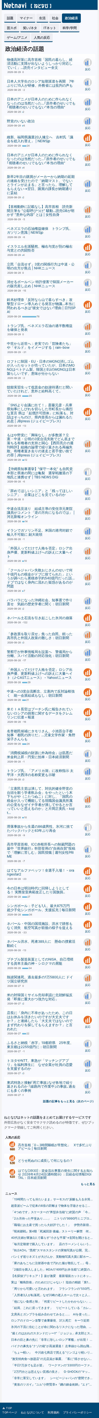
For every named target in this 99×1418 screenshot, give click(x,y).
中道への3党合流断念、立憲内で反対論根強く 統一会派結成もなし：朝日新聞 (41, 693)
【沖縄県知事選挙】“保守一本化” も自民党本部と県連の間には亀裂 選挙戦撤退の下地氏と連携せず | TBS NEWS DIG (40, 473)
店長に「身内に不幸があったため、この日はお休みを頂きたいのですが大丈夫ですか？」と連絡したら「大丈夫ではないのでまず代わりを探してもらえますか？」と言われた (40, 1021)
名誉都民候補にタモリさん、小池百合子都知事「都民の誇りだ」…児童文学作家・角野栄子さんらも (41, 735)
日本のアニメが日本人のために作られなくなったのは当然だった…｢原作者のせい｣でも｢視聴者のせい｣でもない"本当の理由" (41, 103)
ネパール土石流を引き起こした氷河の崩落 (40, 618)
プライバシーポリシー (77, 1412)
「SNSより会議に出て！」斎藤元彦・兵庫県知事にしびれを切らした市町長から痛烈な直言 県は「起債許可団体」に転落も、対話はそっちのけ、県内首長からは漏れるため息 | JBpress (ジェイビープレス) (40, 413)
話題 (10, 18)
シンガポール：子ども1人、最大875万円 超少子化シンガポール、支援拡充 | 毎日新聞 (41, 908)
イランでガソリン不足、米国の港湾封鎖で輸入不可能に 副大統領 (40, 532)
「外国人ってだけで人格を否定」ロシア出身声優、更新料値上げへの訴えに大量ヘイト (40, 552)
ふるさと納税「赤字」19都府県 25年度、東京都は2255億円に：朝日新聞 (40, 1045)
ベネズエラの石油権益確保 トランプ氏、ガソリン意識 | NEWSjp (40, 231)
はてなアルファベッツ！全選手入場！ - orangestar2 (40, 872)
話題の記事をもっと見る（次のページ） (69, 1101)
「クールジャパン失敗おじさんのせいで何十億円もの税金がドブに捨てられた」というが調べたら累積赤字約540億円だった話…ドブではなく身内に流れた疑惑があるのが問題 (41, 578)
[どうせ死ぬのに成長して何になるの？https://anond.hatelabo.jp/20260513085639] (12, 1158)
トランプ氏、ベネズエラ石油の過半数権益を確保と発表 (40, 328)
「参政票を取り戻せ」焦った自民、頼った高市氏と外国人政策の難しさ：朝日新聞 (40, 636)
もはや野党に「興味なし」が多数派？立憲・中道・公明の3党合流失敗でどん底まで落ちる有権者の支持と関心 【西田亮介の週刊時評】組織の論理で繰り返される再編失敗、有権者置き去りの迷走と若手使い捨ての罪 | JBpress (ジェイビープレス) (41, 445)
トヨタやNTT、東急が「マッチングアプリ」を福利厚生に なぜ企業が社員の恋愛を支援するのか (40, 1065)
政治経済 (71, 18)
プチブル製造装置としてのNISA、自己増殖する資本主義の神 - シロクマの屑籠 (40, 961)
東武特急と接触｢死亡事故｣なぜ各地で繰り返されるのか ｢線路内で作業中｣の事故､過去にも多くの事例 (41, 1087)
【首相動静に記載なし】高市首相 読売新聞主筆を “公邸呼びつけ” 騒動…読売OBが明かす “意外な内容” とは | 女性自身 (40, 211)
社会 (55, 18)
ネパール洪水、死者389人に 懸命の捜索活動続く (41, 943)
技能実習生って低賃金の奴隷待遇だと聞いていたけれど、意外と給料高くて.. (40, 389)
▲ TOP (7, 1408)
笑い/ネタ (30, 28)
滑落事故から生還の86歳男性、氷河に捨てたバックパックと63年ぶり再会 (40, 828)
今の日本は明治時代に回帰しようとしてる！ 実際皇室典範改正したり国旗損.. (38, 890)
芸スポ (12, 28)
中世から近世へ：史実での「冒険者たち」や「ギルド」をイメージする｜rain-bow (40, 346)
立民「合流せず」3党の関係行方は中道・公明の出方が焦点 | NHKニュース (41, 266)
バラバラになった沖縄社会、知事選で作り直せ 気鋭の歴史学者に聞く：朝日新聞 (40, 602)
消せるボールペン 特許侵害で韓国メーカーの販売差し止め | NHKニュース (40, 284)
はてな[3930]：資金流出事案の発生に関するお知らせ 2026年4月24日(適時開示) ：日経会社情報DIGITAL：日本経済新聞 (55, 1174)
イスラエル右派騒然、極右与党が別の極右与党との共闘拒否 (40, 248)
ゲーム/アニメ (17, 37)
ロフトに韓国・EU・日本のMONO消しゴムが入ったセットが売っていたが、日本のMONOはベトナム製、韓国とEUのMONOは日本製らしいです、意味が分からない (41, 367)
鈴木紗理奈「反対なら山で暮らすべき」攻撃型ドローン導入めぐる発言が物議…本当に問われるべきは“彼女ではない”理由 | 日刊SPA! (41, 306)
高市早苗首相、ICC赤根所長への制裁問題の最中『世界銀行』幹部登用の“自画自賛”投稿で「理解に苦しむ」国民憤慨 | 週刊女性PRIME (41, 850)
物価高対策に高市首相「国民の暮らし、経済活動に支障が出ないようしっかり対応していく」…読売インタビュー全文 (40, 64)
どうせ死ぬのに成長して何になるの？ (45, 1160)
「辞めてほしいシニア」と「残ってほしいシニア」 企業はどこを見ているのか (40, 493)
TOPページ (9, 1412)
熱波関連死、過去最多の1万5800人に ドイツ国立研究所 (40, 979)
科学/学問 (70, 28)
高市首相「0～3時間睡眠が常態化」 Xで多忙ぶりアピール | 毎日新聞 (55, 1146)
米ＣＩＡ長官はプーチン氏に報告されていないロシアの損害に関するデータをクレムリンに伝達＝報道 (40, 713)
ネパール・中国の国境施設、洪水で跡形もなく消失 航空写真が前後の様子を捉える (40, 926)
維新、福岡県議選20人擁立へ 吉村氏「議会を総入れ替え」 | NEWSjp (40, 139)
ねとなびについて (32, 1412)
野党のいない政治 (21, 121)
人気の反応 (42, 37)
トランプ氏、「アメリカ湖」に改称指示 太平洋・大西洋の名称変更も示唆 (40, 773)
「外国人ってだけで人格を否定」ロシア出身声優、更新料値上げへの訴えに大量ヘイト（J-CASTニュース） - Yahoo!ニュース (40, 674)
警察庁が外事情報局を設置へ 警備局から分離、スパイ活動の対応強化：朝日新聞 (40, 654)
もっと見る (88, 1184)
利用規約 (53, 1412)
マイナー (26, 18)
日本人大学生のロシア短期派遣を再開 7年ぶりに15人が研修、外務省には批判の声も (40, 83)
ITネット (50, 28)
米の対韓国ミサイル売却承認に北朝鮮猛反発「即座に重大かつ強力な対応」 (40, 997)
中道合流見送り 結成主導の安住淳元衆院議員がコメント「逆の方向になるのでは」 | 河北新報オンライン (41, 513)
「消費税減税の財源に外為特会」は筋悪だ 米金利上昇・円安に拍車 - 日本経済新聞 (41, 755)
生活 (42, 18)
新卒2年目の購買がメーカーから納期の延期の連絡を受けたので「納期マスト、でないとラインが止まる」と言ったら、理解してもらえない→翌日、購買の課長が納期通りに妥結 (41, 185)
